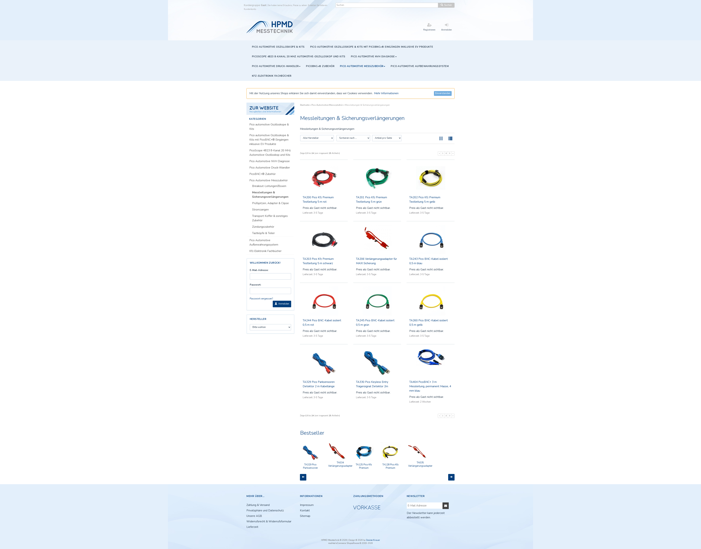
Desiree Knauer (373, 540)
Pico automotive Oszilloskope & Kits (269, 127)
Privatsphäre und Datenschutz (265, 510)
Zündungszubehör (263, 227)
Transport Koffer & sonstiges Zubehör (270, 218)
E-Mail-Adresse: (259, 270)
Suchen (447, 5)
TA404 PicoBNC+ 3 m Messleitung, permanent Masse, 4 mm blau (430, 386)
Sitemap (305, 516)
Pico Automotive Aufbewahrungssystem (263, 242)
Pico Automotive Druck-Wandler (269, 167)
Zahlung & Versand (258, 505)
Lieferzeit (252, 527)
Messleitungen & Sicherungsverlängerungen (270, 195)
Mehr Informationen (386, 93)
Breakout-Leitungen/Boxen (269, 186)
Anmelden (283, 303)
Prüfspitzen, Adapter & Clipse (270, 203)
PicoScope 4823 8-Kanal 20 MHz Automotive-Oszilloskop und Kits (270, 153)
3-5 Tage (318, 213)
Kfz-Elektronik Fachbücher (265, 251)
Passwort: (255, 284)
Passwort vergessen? (261, 298)
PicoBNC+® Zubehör (262, 174)
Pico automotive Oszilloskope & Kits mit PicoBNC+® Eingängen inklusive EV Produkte (269, 139)
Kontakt (305, 510)
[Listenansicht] (450, 139)
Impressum (307, 505)
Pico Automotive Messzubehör (268, 180)
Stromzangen (260, 209)
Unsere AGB (254, 516)
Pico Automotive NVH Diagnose (269, 161)
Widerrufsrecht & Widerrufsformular (268, 521)
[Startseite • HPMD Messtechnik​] (269, 26)
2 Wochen (425, 401)
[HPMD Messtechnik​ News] (270, 109)
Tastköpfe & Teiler (263, 233)
